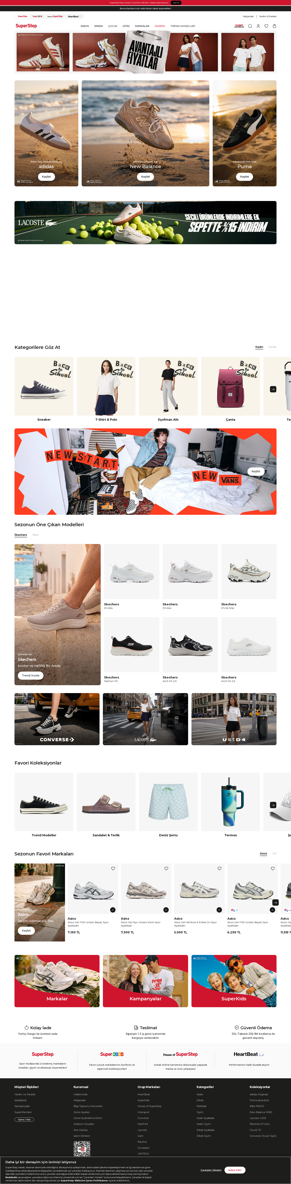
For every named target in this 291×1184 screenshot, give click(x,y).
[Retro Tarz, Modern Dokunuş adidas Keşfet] (46, 185)
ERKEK (98, 26)
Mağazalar (248, 16)
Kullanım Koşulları (84, 1124)
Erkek (273, 347)
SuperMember (23, 1112)
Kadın (200, 1094)
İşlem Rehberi (82, 1135)
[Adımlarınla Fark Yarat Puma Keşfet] (245, 185)
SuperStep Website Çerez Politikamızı (85, 1180)
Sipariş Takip (24, 1119)
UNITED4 (143, 1153)
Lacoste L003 (258, 1118)
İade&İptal (20, 1100)
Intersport (143, 1112)
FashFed (143, 1124)
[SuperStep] (22, 16)
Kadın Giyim (204, 1124)
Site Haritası (81, 1130)
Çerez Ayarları (82, 1112)
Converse (143, 1118)
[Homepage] (27, 26)
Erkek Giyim (204, 1135)
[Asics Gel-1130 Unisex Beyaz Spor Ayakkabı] (93, 889)
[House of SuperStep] (55, 16)
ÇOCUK (112, 26)
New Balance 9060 (261, 1112)
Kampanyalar (22, 1106)
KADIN (85, 26)
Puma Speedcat (259, 1100)
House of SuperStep (149, 1106)
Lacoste (142, 1130)
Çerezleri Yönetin (211, 1170)
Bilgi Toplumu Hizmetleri (88, 1106)
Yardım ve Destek (24, 1094)
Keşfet (46, 176)
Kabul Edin (235, 1170)
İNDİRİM (160, 26)
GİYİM (126, 26)
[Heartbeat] (74, 16)
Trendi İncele (30, 675)
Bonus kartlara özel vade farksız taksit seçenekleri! (145, 8)
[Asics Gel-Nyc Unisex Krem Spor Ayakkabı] (146, 889)
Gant (140, 1135)
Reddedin (11, 1177)
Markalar (202, 1106)
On (274, 853)
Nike (35, 534)
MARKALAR (142, 26)
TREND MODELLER (182, 26)
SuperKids (143, 1100)
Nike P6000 (257, 1106)
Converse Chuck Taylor (263, 1135)
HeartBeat (144, 1094)
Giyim (200, 1112)
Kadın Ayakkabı (205, 1118)
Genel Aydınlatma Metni (88, 1118)
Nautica (142, 1141)
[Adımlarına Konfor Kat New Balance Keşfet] (145, 185)
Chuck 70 (255, 1130)
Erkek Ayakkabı (206, 1130)
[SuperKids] (37, 16)
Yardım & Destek (268, 16)
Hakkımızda (80, 1094)
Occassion (144, 1147)
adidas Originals (259, 1094)
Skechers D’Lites (259, 1124)
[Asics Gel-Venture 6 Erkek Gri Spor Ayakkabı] (199, 889)
